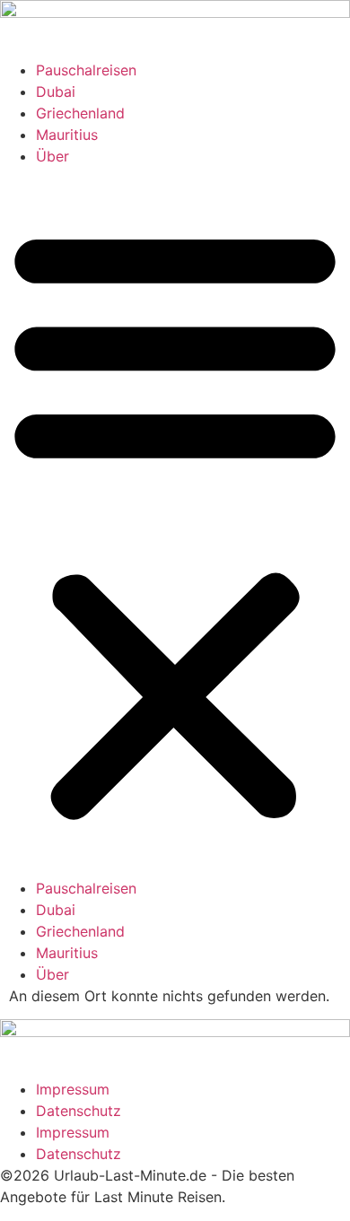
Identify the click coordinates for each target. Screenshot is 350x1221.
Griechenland (80, 113)
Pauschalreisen (86, 70)
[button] (175, 522)
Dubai (55, 91)
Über (52, 156)
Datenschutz (78, 1111)
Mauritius (67, 135)
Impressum (72, 1089)
